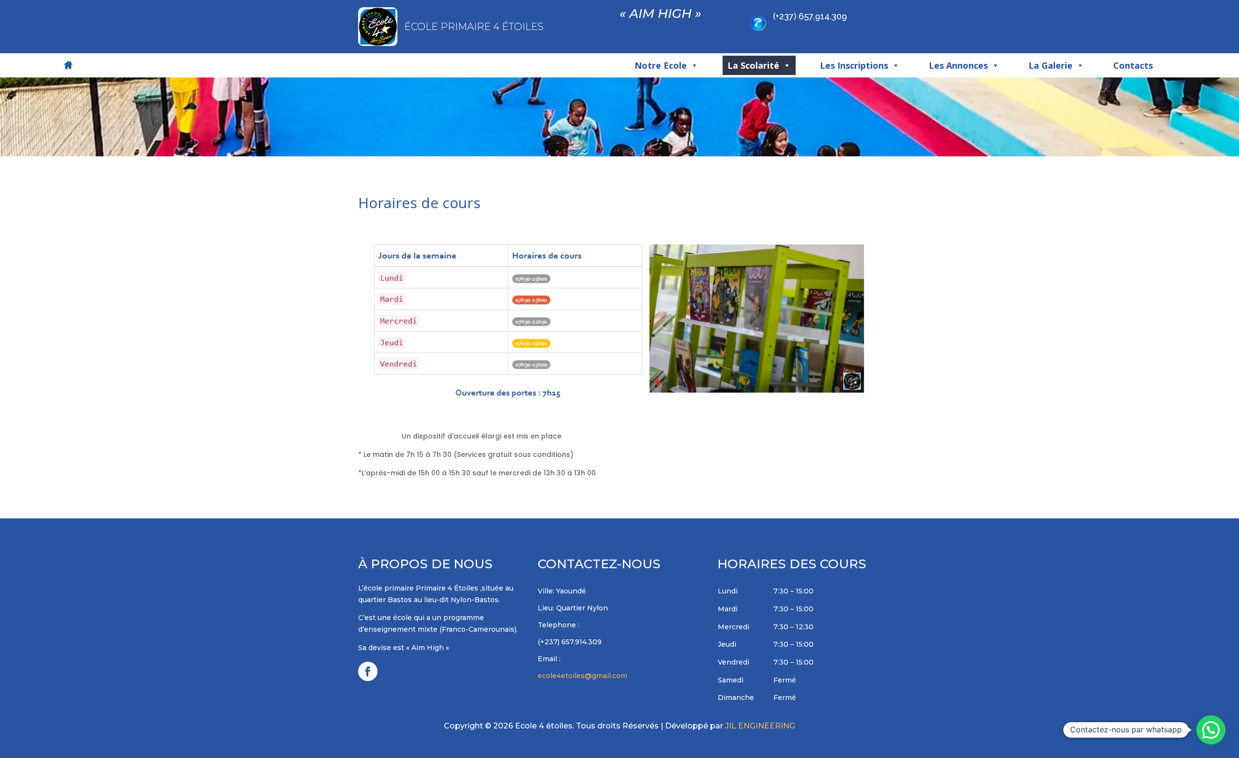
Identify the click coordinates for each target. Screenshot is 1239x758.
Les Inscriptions (854, 65)
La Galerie (1050, 65)
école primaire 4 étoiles (474, 26)
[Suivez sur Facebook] (368, 671)
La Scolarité (753, 65)
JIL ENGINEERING (760, 725)
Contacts (1133, 65)
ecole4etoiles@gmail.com (582, 675)
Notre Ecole (661, 65)
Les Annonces (958, 65)
